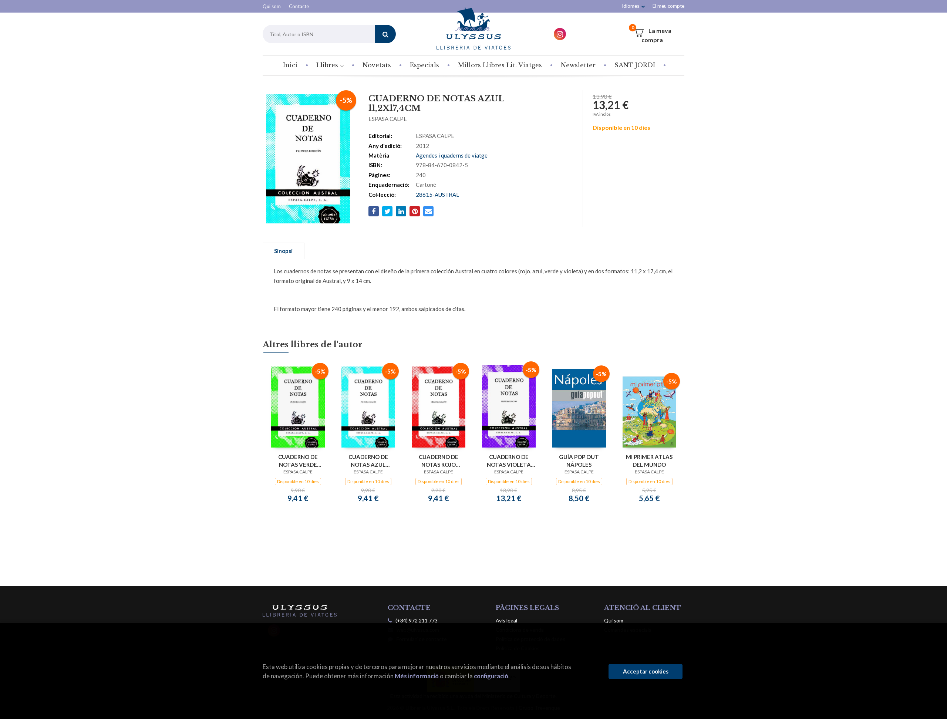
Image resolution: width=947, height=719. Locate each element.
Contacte (299, 6)
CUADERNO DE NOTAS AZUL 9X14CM (368, 460)
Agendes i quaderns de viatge (452, 155)
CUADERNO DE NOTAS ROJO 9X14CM (438, 460)
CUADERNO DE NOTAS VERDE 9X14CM (298, 460)
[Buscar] (385, 34)
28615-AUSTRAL (437, 194)
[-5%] (298, 406)
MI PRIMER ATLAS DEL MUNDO (649, 460)
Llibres (328, 65)
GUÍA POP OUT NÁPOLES (579, 460)
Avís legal (506, 620)
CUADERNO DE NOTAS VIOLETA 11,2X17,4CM (509, 460)
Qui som (272, 6)
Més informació (417, 676)
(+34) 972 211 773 (416, 620)
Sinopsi (283, 250)
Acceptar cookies (645, 671)
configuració (491, 676)
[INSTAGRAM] (560, 34)
